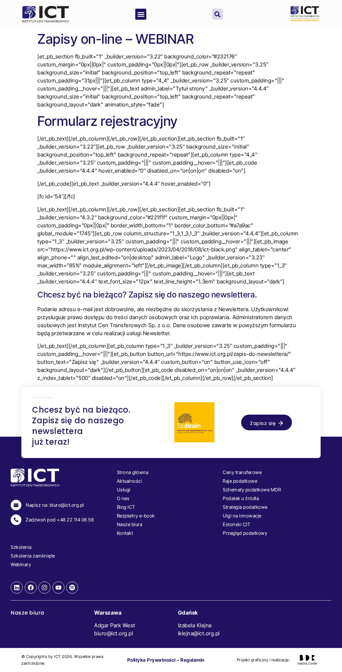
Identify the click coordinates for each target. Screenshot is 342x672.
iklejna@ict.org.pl (199, 633)
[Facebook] (31, 588)
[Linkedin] (17, 588)
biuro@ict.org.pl (113, 633)
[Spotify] (72, 588)
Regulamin (192, 660)
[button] (140, 14)
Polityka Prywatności (151, 660)
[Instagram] (44, 588)
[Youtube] (58, 588)
